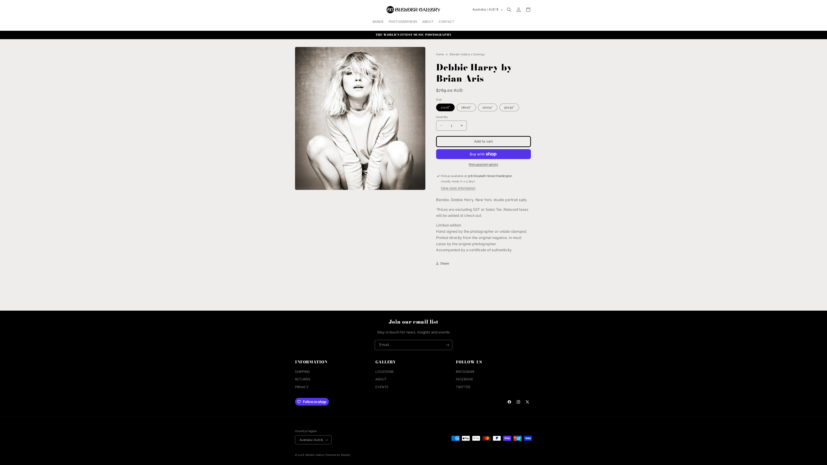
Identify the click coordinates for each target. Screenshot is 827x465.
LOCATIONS (384, 372)
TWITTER (463, 387)
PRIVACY (301, 387)
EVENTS (382, 387)
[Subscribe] (447, 345)
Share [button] (444, 263)
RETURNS (302, 379)
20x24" (487, 107)
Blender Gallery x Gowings (467, 54)
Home (440, 54)
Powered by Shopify (338, 455)
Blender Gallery (315, 455)
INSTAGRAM (465, 372)
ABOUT (381, 379)
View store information (458, 188)
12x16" (445, 107)
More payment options (483, 164)
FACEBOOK (464, 379)
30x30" (509, 107)
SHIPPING (302, 372)
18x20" (466, 107)
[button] (509, 9)
